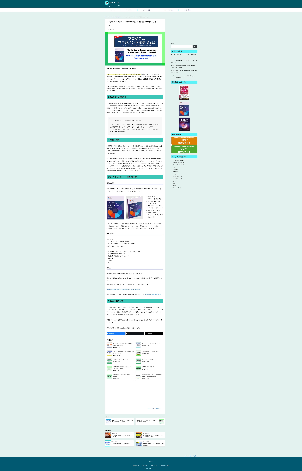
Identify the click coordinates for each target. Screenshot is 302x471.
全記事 (174, 185)
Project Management (178, 164)
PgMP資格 (175, 171)
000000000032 (135, 289)
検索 (172, 43)
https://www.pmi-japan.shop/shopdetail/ (119, 289)
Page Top (151, 461)
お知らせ (175, 181)
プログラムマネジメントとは (149, 359)
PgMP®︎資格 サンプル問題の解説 (150, 351)
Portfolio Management (178, 160)
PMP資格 (175, 174)
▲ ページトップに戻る (154, 409)
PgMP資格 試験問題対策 (148, 366)
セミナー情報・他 (177, 176)
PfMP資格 (175, 169)
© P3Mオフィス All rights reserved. (151, 468)
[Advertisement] (135, 394)
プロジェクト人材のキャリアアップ (150, 343)
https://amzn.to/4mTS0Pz (153, 294)
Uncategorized (177, 187)
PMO (174, 167)
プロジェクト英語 (177, 178)
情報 (174, 183)
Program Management (178, 162)
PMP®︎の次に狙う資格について (120, 359)
